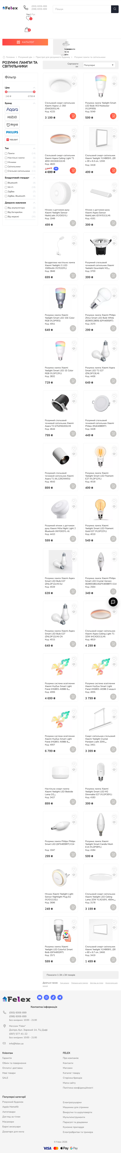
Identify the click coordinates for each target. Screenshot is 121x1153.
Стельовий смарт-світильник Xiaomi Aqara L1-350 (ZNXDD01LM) (60, 105)
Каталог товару (71, 1073)
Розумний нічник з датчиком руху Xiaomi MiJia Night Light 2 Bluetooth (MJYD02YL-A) (60, 528)
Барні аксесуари (11, 1126)
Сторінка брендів (72, 1077)
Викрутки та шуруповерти (77, 1112)
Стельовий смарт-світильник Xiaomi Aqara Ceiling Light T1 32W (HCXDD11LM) (100, 633)
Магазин (67, 1068)
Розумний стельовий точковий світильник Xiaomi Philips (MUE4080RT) (99, 423)
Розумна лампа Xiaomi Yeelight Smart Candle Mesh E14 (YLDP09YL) (99, 844)
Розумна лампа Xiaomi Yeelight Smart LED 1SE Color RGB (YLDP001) (60, 318)
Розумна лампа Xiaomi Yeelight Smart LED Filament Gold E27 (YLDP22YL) (99, 528)
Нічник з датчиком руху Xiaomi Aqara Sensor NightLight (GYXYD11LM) (97, 212)
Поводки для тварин (79, 983)
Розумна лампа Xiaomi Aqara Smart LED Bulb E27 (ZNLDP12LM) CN (60, 633)
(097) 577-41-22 (18, 1033)
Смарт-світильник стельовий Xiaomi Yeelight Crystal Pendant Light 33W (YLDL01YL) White (100, 740)
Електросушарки (72, 1102)
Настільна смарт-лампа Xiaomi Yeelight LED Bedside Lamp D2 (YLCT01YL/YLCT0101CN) (59, 793)
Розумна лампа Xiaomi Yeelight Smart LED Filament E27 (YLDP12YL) (99, 476)
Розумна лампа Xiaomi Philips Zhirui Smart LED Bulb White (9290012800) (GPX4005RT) (100, 318)
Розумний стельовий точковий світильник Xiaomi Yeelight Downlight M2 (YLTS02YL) (99, 266)
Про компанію (71, 1058)
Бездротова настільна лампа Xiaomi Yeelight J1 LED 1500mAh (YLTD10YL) (60, 265)
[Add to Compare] (73, 83)
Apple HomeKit (10, 1106)
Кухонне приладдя (73, 1127)
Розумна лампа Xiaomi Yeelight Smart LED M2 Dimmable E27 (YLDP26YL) (98, 791)
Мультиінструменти (74, 1117)
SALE (5, 1077)
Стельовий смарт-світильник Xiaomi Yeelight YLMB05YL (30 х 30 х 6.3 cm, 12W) (100, 158)
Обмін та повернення (14, 1063)
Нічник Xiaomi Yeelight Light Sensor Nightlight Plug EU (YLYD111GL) (59, 896)
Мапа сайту (69, 1082)
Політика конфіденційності (78, 1087)
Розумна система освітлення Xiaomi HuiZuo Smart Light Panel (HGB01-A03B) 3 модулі (100, 686)
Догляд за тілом (96, 983)
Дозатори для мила (13, 1131)
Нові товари (9, 1073)
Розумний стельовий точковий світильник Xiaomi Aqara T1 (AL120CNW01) (59, 476)
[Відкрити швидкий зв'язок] (113, 601)
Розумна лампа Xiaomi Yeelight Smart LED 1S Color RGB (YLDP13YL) (59, 370)
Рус (33, 14)
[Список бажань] (28, 18)
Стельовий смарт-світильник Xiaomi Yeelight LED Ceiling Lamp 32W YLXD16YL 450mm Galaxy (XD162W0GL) (100, 898)
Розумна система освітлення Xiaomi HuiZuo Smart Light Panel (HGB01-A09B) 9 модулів (60, 740)
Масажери (8, 1121)
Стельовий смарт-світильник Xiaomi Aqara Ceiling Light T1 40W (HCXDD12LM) (60, 158)
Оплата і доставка (12, 1068)
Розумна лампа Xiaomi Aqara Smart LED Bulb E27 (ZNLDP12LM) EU (60, 581)
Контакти (68, 1063)
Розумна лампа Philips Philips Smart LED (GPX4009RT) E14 (60, 843)
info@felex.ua (16, 1043)
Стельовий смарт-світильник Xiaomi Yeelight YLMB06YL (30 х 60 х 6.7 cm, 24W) (100, 949)
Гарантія (7, 1058)
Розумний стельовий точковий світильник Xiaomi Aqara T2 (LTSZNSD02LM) (59, 423)
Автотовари (8, 1111)
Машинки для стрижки (76, 1107)
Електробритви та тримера (78, 1132)
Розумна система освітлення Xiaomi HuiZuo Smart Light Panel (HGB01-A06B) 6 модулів (60, 687)
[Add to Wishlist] (73, 78)
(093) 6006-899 (39, 6)
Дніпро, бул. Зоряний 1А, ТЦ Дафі (28, 1029)
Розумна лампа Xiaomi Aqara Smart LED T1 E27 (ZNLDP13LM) (100, 370)
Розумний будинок (12, 1101)
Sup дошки (64, 983)
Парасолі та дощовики (75, 1122)
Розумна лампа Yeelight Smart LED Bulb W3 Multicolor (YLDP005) (100, 105)
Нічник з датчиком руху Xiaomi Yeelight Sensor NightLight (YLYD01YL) (57, 212)
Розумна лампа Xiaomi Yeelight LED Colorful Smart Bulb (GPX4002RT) (59, 949)
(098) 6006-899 (39, 9)
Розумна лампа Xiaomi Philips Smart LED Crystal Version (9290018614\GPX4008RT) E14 (100, 581)
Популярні (99, 65)
